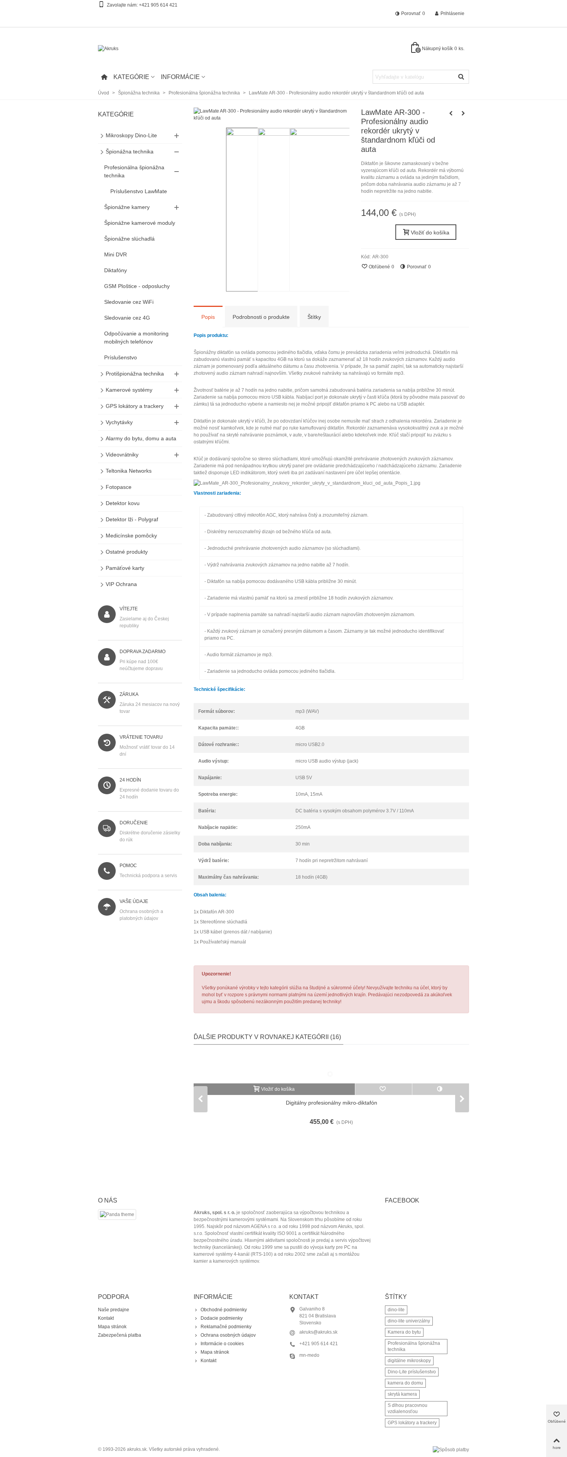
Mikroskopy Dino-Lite (131, 135)
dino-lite (396, 1309)
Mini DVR (115, 254)
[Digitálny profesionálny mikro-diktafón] (331, 1068)
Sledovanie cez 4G (127, 318)
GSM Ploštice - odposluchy (137, 286)
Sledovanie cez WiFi (129, 302)
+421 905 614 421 (158, 5)
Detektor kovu (123, 503)
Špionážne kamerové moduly (139, 223)
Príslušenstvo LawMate (138, 191)
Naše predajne (113, 1309)
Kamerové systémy (129, 390)
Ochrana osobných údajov (228, 1335)
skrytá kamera (402, 1394)
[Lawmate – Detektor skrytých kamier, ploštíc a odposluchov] (463, 113)
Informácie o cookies (222, 1343)
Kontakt (106, 1318)
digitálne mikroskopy (409, 1360)
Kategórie (131, 77)
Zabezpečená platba (119, 1335)
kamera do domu (405, 1383)
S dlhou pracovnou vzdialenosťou (407, 1408)
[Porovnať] (440, 1089)
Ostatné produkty (127, 552)
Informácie (180, 77)
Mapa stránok (112, 1326)
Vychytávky (119, 422)
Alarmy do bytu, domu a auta (141, 438)
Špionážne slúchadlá (129, 239)
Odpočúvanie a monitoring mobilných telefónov (136, 337)
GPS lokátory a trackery (135, 406)
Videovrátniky (122, 454)
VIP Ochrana (121, 584)
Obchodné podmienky (224, 1309)
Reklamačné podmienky (226, 1326)
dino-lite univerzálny (409, 1321)
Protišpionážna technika (135, 374)
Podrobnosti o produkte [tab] (261, 317)
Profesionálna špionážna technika (134, 171)
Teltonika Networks (129, 471)
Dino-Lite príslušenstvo (412, 1371)
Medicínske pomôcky (131, 535)
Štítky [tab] (314, 317)
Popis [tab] (208, 317)
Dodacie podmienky (222, 1318)
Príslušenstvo (120, 357)
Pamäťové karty (125, 568)
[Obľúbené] (383, 1089)
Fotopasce (119, 487)
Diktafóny (115, 270)
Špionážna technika (130, 151)
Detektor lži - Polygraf (132, 519)
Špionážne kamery (127, 207)
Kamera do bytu (404, 1332)
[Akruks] (140, 48)
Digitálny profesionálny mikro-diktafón (331, 1103)
